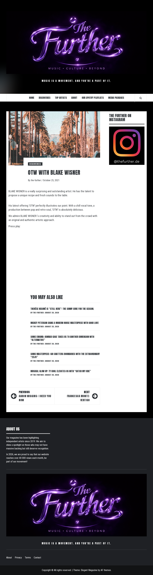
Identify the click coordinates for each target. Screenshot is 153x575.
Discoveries (35, 164)
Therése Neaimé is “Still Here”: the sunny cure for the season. (62, 309)
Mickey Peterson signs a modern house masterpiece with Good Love (64, 323)
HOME (31, 97)
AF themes (106, 570)
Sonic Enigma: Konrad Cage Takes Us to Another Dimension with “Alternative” (62, 338)
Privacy (18, 557)
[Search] (141, 98)
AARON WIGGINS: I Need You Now (35, 396)
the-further (36, 180)
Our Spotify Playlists (93, 97)
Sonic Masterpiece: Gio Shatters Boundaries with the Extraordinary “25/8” (65, 355)
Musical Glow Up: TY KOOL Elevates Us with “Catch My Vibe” (60, 371)
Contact (37, 557)
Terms (28, 557)
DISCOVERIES (44, 97)
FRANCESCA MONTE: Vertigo (78, 396)
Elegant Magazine (89, 570)
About (9, 557)
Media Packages (116, 97)
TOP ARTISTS (61, 97)
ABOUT (74, 97)
